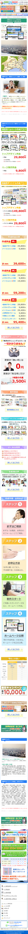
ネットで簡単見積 (8, 903)
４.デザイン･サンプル (10, 895)
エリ (23, 0)
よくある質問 (7, 906)
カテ (25, 0)
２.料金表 (7, 889)
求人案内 (6, 913)
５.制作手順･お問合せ (10, 899)
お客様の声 (6, 908)
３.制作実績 (7, 892)
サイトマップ (7, 917)
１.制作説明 (10, 886)
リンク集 (6, 915)
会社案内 (6, 910)
